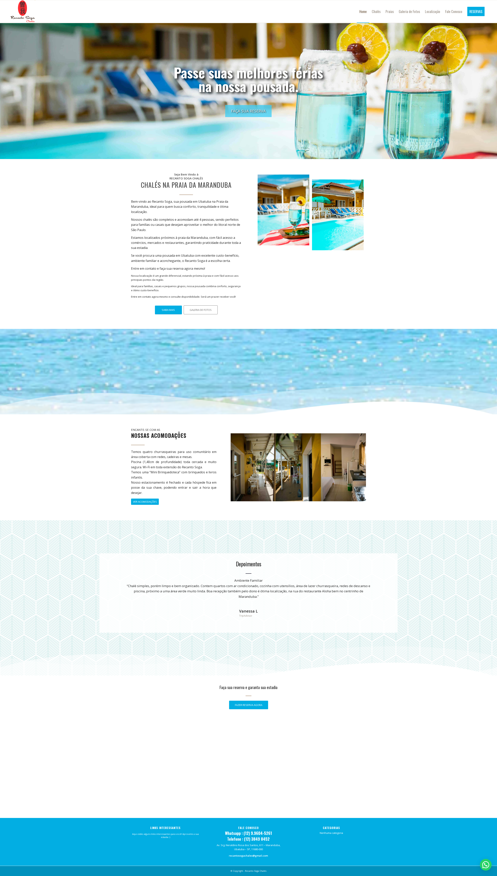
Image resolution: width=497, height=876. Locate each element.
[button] (486, 865)
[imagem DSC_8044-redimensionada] (253, 467)
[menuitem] (363, 11)
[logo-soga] (22, 11)
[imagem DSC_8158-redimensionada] (343, 467)
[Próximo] (381, 583)
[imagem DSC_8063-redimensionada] (298, 467)
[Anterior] (116, 583)
